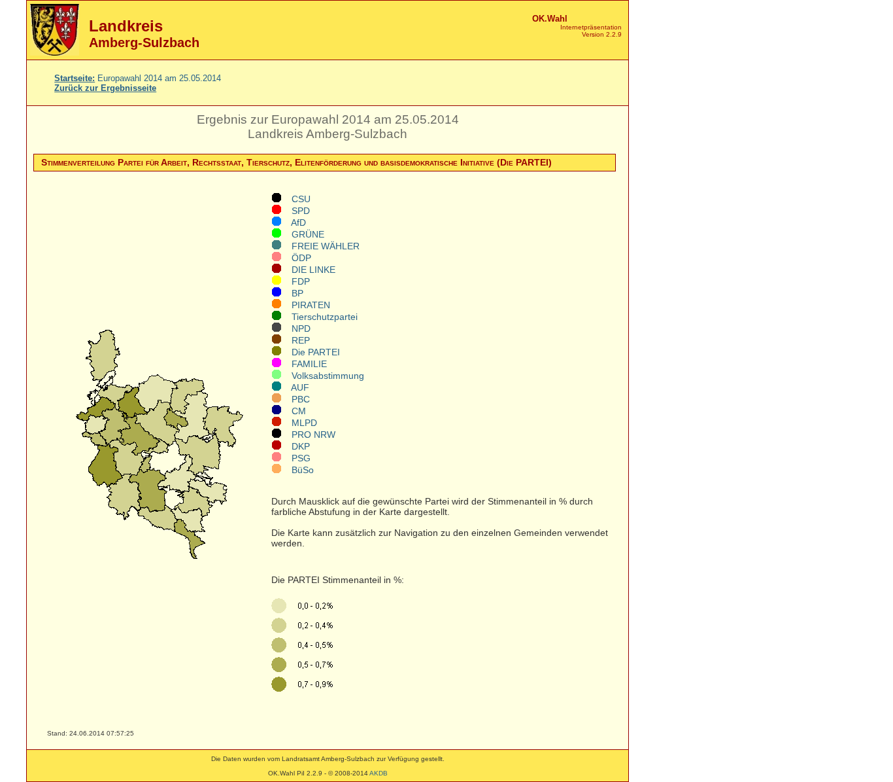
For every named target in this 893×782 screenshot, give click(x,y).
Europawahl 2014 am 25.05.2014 (137, 78)
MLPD (299, 423)
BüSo (297, 470)
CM (293, 411)
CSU (296, 199)
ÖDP (296, 258)
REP (295, 340)
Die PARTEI (310, 352)
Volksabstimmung (322, 375)
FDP (295, 281)
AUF (295, 387)
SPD (295, 210)
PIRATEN (305, 305)
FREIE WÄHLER (320, 246)
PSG (296, 458)
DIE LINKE (308, 269)
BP (292, 293)
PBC (295, 399)
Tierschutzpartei (319, 316)
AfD (293, 222)
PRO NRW (308, 434)
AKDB (378, 773)
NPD (296, 328)
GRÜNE (302, 234)
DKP (295, 446)
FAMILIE (304, 364)
